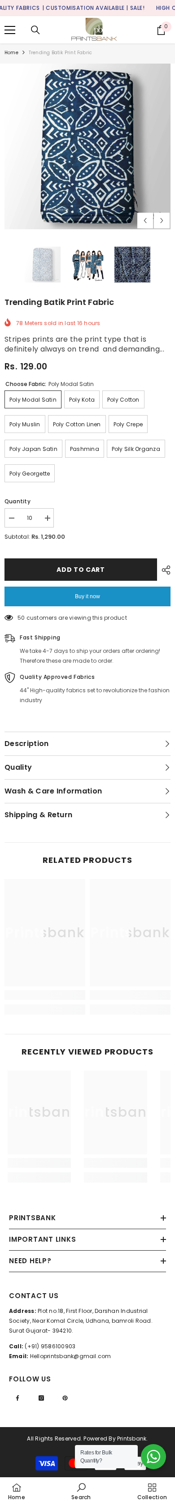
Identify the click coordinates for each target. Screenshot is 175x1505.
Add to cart (81, 569)
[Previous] (145, 220)
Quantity (17, 501)
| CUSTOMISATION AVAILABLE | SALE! (93, 8)
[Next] (162, 220)
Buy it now (87, 596)
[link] (44, 995)
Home (11, 52)
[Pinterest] (65, 1397)
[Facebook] (17, 1397)
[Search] (35, 30)
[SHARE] (164, 570)
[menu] (9, 30)
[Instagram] (41, 1397)
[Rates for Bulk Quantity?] (153, 1456)
